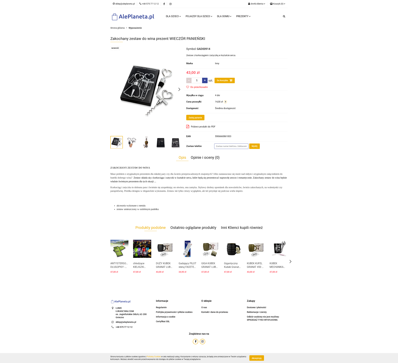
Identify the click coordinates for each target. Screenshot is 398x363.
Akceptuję (257, 358)
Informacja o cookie (165, 316)
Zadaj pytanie (195, 117)
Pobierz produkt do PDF (203, 126)
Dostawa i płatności (256, 307)
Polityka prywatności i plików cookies (174, 312)
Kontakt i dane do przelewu (214, 312)
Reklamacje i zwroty (257, 312)
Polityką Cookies (154, 357)
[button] (162, 301)
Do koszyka (222, 80)
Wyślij (254, 146)
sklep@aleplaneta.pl (126, 322)
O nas (204, 307)
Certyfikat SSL (163, 321)
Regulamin (161, 307)
